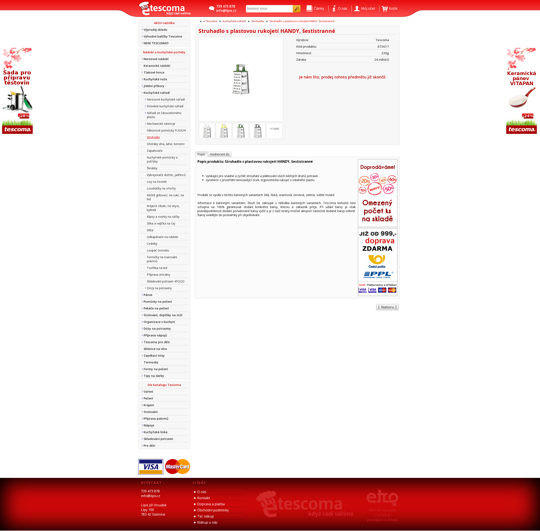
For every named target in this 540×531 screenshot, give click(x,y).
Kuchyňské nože (155, 79)
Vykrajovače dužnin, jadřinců (166, 175)
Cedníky (152, 244)
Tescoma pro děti (157, 342)
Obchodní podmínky (213, 510)
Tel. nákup (205, 516)
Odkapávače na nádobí (162, 237)
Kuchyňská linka (155, 432)
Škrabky (152, 168)
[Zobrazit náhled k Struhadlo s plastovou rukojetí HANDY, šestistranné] (240, 79)
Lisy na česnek (157, 182)
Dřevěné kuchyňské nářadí (165, 106)
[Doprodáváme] (377, 225)
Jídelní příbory (154, 86)
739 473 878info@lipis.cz (226, 8)
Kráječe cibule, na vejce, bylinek (163, 208)
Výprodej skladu (155, 30)
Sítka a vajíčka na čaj (161, 223)
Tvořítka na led (157, 268)
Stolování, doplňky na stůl (163, 315)
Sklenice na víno (155, 349)
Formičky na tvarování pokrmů (162, 259)
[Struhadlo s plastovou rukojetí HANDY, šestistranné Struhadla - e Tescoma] (164, 8)
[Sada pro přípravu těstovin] (18, 91)
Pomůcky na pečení (158, 302)
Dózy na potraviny (159, 288)
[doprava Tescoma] (377, 294)
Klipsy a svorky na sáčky (163, 217)
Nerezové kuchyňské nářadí (166, 99)
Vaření (148, 392)
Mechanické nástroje (161, 124)
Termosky (151, 362)
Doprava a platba (211, 504)
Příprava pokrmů (156, 419)
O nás (201, 491)
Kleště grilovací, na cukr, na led (165, 197)
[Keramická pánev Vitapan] (522, 91)
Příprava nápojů (155, 335)
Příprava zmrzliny (158, 275)
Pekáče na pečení (156, 308)
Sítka (150, 230)
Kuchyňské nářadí (157, 93)
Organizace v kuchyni (159, 322)
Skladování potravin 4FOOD (166, 281)
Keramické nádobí (157, 66)
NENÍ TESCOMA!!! (156, 43)
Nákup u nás (207, 522)
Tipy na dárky (154, 376)
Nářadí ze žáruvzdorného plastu (164, 115)
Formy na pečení (156, 369)
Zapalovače (155, 151)
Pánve (148, 295)
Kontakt (203, 498)
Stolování (151, 412)
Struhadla (153, 137)
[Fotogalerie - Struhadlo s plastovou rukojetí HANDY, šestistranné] (207, 131)
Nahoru (387, 307)
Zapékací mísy (154, 356)
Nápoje (149, 425)
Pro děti (149, 446)
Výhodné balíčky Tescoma (163, 36)
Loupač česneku (158, 250)
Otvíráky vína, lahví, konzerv (166, 144)
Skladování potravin (158, 439)
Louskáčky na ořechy (161, 188)
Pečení (148, 398)
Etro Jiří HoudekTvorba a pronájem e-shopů (382, 515)
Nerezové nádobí (156, 59)
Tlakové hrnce (154, 72)
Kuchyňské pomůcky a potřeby (162, 159)
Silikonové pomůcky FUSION (166, 130)
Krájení (149, 405)
